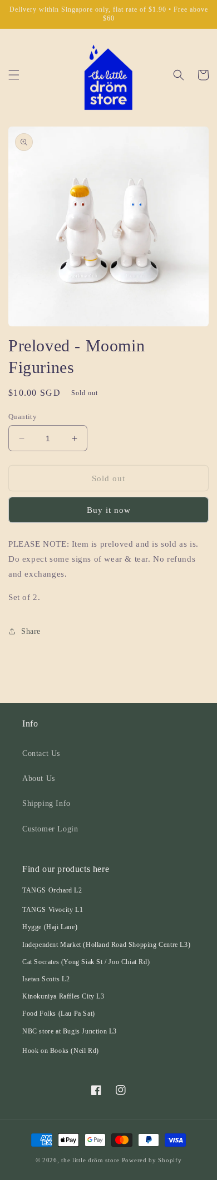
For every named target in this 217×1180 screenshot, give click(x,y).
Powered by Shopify (152, 1160)
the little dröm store (90, 1160)
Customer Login (50, 829)
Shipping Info (46, 803)
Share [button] (31, 631)
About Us (38, 778)
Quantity (22, 416)
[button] (14, 75)
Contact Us (41, 753)
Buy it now (109, 510)
